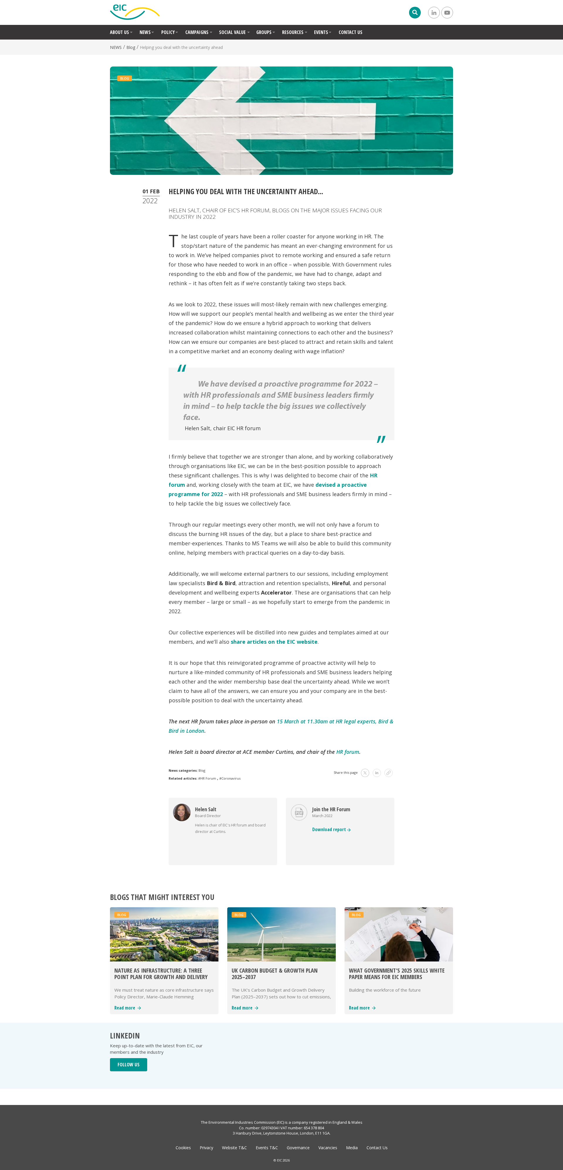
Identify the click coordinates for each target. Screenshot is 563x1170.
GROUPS (264, 32)
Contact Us (377, 1147)
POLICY (168, 32)
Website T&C (234, 1147)
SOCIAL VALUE (232, 32)
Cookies (183, 1147)
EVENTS (321, 32)
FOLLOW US (129, 1064)
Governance (298, 1147)
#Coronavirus (229, 778)
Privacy (206, 1147)
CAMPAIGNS (196, 32)
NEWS (145, 32)
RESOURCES (292, 32)
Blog (130, 47)
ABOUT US (119, 32)
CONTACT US (350, 32)
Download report (329, 829)
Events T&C (267, 1147)
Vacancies (327, 1147)
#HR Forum (207, 778)
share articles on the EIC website (274, 641)
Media (352, 1147)
